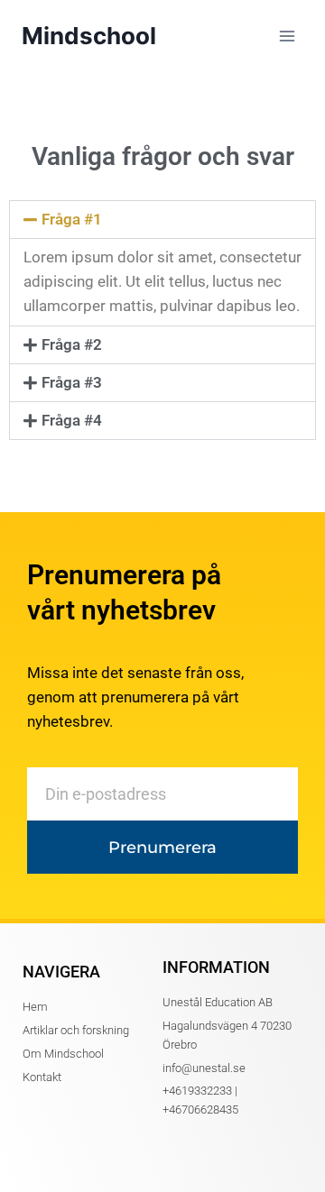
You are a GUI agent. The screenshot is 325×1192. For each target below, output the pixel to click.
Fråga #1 (72, 219)
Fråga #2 (72, 344)
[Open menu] (286, 36)
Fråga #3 (72, 382)
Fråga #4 (72, 420)
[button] (162, 219)
